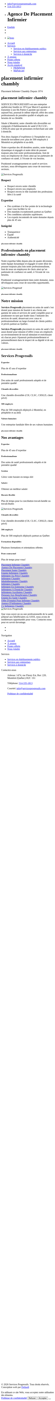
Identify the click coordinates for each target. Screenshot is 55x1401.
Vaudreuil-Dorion (9, 955)
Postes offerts (13, 59)
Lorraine (5, 817)
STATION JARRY (10, 1098)
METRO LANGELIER (13, 1161)
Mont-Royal (7, 831)
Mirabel (5, 828)
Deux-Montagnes (9, 754)
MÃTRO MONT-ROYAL (14, 1309)
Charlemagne (7, 737)
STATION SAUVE (10, 1092)
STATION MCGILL (11, 1010)
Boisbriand (6, 718)
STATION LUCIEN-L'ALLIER (17, 1125)
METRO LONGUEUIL (13, 1233)
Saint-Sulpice (7, 916)
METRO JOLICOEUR (12, 1222)
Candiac (5, 729)
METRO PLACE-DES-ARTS (16, 1194)
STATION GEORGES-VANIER (17, 1128)
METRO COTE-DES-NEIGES (16, 1263)
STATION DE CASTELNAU (16, 1059)
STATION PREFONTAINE (15, 990)
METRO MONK (9, 1225)
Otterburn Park (8, 850)
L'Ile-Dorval (7, 787)
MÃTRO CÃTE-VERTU (13, 1375)
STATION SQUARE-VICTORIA (18, 1120)
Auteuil (4, 699)
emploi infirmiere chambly (14, 573)
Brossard (5, 723)
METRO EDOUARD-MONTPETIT (19, 1258)
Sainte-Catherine (9, 927)
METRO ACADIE (10, 1252)
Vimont (4, 963)
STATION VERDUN (12, 1032)
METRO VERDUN (11, 1219)
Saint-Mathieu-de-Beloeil (13, 911)
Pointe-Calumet (8, 856)
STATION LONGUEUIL (14, 1046)
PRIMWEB (19, 68)
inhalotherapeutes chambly (14, 581)
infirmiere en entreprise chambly (17, 586)
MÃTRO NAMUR (10, 1363)
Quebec (5, 1379)
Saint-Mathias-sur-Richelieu (14, 905)
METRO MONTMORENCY (15, 1269)
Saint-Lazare (7, 902)
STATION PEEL (9, 1013)
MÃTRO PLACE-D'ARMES (15, 1322)
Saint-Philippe (8, 913)
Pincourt (5, 853)
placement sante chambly (14, 570)
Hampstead (6, 770)
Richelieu (5, 869)
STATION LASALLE (12, 1026)
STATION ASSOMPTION (14, 979)
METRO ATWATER (11, 1205)
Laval (4, 795)
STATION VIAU (9, 982)
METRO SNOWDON (12, 1266)
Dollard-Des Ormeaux (12, 756)
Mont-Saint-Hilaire (10, 833)
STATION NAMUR (11, 1145)
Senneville (6, 944)
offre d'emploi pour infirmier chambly (20, 600)
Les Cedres (6, 811)
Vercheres (6, 960)
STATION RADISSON (13, 971)
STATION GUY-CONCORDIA (17, 1015)
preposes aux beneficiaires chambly (19, 595)
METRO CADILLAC (12, 1164)
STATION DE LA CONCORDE (17, 1084)
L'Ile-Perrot (6, 789)
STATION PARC (9, 1062)
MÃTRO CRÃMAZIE (12, 1288)
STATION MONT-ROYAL (14, 1109)
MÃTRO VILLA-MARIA (14, 1350)
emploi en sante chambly (14, 598)
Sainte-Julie (6, 933)
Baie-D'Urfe (7, 701)
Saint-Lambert (8, 900)
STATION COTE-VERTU (14, 1153)
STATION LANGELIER (13, 974)
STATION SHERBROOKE (15, 1112)
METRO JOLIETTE (11, 1175)
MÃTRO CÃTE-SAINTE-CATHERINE (21, 1355)
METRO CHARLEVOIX (14, 1211)
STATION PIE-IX (10, 985)
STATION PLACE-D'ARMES (16, 1117)
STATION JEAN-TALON (14, 1057)
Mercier (5, 825)
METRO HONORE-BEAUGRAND (19, 1156)
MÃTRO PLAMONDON (14, 1359)
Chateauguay (7, 740)
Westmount (6, 966)
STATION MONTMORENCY (16, 1081)
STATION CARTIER (12, 1087)
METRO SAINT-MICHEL (14, 1236)
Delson (4, 751)
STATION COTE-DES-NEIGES (17, 1076)
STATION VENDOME (13, 1134)
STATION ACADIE (11, 1065)
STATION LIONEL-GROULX (16, 1021)
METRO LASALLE (11, 1214)
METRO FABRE (9, 1241)
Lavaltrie (5, 806)
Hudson (5, 773)
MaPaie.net (18, 70)
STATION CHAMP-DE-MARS (17, 1114)
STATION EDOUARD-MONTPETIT (20, 1070)
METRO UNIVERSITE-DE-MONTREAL (22, 1260)
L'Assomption (8, 781)
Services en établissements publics (29, 48)
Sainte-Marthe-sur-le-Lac (13, 935)
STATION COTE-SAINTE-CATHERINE (22, 1139)
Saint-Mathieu (8, 908)
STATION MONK (10, 1037)
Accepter (43, 1398)
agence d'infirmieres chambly (16, 603)
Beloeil (4, 710)
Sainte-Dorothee (9, 930)
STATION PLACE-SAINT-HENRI (18, 1131)
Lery (3, 809)
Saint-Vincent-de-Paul (11, 919)
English (11, 27)
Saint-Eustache (8, 886)
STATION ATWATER (12, 1018)
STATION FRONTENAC (14, 993)
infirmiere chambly (10, 578)
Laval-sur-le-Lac (9, 803)
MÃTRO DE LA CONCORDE (17, 1272)
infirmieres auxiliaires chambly (16, 592)
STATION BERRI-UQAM (14, 1002)
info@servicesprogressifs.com (30, 688)
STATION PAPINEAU (12, 996)
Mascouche (6, 820)
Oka (3, 847)
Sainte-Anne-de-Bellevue (13, 922)
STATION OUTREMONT (14, 1068)
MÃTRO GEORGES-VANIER (16, 1338)
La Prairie (6, 792)
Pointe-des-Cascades (11, 861)
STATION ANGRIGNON (14, 1040)
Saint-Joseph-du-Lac (11, 897)
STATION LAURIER (12, 1106)
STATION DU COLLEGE (14, 1150)
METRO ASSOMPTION (13, 1167)
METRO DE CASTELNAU (15, 1247)
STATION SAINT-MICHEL (15, 1048)
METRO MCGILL (10, 1197)
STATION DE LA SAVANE (15, 1148)
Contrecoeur (7, 745)
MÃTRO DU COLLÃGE (14, 1371)
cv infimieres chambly (12, 606)
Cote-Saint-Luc (8, 748)
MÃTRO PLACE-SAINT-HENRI (18, 1342)
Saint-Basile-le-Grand (11, 878)
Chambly (5, 734)
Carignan (5, 732)
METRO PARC (9, 1249)
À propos (11, 57)
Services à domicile (22, 54)
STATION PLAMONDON (14, 1142)
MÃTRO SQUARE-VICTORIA (17, 1326)
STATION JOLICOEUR (13, 1035)
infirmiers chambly (10, 584)
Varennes (5, 952)
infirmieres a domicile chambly (17, 589)
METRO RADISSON (12, 1159)
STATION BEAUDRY (12, 999)
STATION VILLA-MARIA (15, 1136)
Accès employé (14, 65)
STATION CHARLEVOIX (14, 1024)
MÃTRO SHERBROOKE (14, 1313)
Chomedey (6, 743)
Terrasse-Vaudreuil (10, 946)
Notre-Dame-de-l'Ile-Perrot (14, 845)
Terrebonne (6, 949)
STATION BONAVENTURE (16, 1123)
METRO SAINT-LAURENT (15, 1192)
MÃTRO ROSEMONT (13, 1301)
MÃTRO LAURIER (11, 1305)
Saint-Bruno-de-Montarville (14, 880)
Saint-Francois (8, 889)
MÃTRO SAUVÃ (10, 1284)
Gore (3, 767)
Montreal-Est (7, 839)
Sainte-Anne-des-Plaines (13, 924)
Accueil (11, 43)
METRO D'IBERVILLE (13, 1238)
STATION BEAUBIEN (13, 1101)
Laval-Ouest (7, 800)
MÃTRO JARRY (10, 1293)
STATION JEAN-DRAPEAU (16, 1043)
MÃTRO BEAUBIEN (12, 1297)
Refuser (32, 1398)
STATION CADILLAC (13, 977)
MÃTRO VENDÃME (12, 1346)
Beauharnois (7, 707)
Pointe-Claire (7, 858)
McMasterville (8, 822)
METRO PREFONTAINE (14, 1178)
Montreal (5, 836)
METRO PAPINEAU (12, 1183)
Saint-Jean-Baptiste (10, 894)
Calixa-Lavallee (8, 726)
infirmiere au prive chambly (15, 575)
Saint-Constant (8, 883)
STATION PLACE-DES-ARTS (17, 1007)
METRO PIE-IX (9, 1172)
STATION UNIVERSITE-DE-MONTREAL (23, 1073)
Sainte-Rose (7, 938)
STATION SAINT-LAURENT (16, 1004)
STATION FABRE (10, 1054)
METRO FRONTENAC (13, 1181)
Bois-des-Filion (8, 715)
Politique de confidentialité (20, 693)
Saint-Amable (8, 875)
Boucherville (7, 721)
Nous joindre (13, 62)
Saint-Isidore (7, 891)
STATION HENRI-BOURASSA (17, 1090)
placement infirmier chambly (15, 564)
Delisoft (25, 1387)
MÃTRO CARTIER (11, 1276)
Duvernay (6, 762)
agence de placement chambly (16, 567)
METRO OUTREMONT (13, 1255)
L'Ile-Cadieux (8, 784)
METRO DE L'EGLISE (13, 1216)
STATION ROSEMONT (13, 1103)
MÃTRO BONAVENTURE (15, 1330)
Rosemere (6, 872)
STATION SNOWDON (13, 1079)
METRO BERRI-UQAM (13, 1189)
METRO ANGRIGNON (13, 1227)
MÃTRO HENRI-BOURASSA (17, 1280)
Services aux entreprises (25, 51)
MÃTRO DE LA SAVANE (14, 1367)
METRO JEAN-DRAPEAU (15, 1230)
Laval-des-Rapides (10, 798)
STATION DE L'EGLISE (14, 1029)
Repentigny (6, 867)
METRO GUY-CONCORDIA (16, 1203)
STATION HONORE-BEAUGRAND (20, 968)
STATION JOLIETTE (12, 988)
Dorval (4, 759)
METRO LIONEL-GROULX (16, 1208)
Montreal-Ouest (8, 842)
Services (11, 46)
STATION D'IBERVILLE (14, 1051)
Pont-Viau (6, 864)
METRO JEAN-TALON (13, 1244)
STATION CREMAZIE (13, 1095)
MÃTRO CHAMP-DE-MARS (16, 1317)
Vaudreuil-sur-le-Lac (11, 957)
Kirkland (5, 778)
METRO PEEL (8, 1200)
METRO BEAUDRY (12, 1186)
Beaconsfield (7, 704)
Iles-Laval (6, 776)
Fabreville (6, 765)
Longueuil (6, 814)
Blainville (6, 712)
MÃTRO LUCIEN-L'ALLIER (16, 1334)
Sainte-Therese (8, 941)
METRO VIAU (9, 1170)
